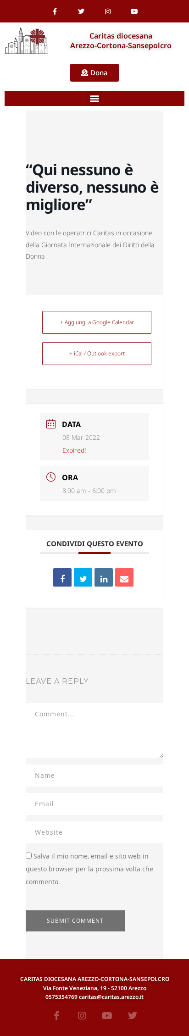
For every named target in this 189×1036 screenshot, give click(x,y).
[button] (94, 98)
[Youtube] (134, 11)
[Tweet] (83, 577)
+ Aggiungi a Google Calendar (97, 322)
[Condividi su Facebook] (62, 577)
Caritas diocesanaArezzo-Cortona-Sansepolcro (121, 40)
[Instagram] (107, 11)
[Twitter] (81, 11)
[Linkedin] (103, 577)
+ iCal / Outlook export (97, 353)
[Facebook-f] (54, 11)
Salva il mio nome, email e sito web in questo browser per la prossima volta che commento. (89, 869)
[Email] (124, 577)
